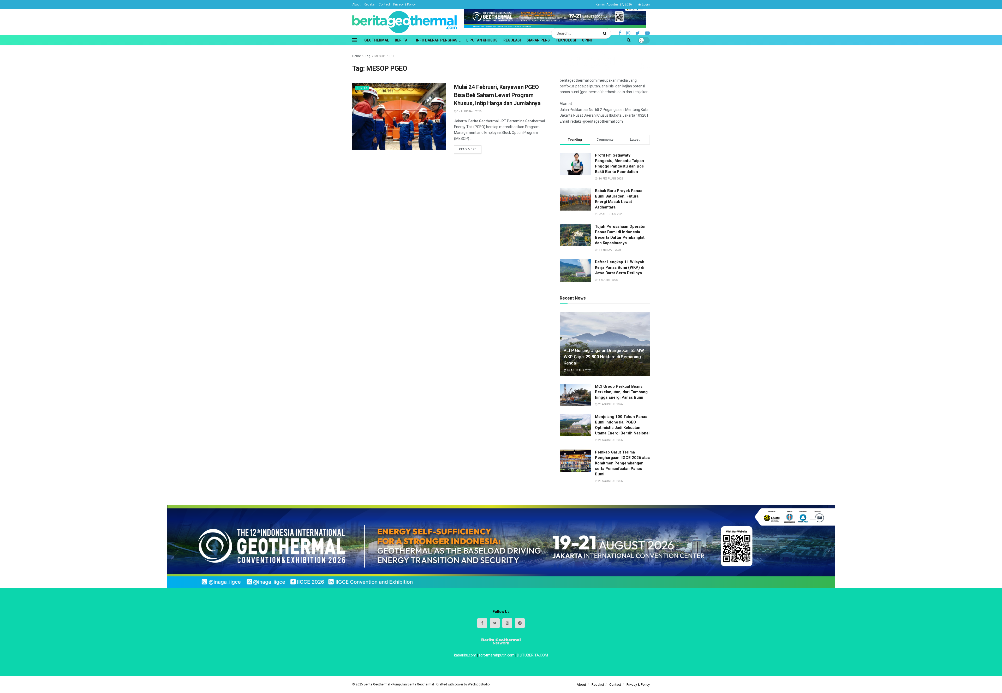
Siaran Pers (538, 40)
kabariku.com (465, 655)
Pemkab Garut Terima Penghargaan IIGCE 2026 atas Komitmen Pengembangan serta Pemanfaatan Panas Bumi (622, 463)
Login (645, 4)
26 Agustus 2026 (578, 370)
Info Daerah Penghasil (438, 40)
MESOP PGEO (384, 56)
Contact (384, 4)
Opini (587, 40)
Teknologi (566, 40)
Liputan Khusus (482, 40)
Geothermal (376, 40)
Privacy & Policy (404, 4)
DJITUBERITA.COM (532, 655)
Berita (401, 40)
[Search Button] (605, 33)
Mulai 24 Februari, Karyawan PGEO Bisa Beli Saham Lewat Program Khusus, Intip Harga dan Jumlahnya (497, 95)
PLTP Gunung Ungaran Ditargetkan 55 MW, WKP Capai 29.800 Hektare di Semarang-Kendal (604, 357)
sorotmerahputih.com (497, 655)
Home (356, 56)
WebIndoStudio (479, 684)
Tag (367, 56)
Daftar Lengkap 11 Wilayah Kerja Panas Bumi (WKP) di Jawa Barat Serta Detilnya (619, 267)
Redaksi (369, 4)
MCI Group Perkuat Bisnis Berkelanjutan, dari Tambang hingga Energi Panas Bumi (621, 392)
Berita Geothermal (377, 684)
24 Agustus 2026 (610, 440)
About (356, 4)
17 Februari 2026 (468, 111)
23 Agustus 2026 (610, 481)
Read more (467, 149)
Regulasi (512, 40)
